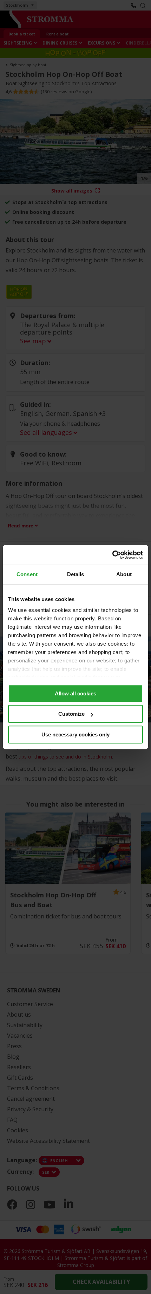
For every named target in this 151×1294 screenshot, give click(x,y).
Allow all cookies (75, 693)
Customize (71, 714)
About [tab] (124, 574)
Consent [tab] (27, 574)
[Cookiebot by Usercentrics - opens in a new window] (112, 554)
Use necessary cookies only (75, 734)
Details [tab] (75, 574)
